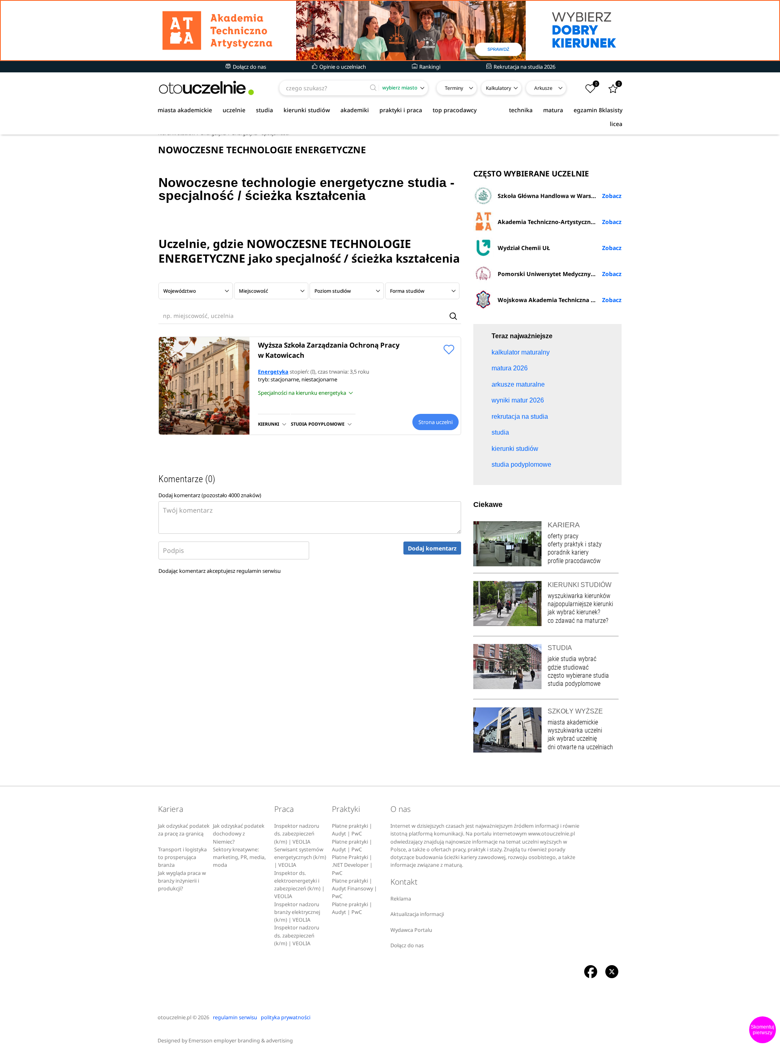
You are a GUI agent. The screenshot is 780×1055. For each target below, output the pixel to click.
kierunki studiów (307, 110)
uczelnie (234, 110)
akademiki (354, 110)
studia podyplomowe (574, 683)
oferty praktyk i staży (575, 544)
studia (264, 110)
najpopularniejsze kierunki (580, 604)
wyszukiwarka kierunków (579, 596)
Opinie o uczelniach (342, 66)
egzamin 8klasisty (598, 110)
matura (553, 110)
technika (521, 110)
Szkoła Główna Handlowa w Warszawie (552, 196)
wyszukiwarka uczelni (575, 730)
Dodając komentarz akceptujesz (219, 570)
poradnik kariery (568, 552)
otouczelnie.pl (174, 1017)
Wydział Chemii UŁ (524, 248)
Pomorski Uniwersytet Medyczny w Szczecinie (559, 274)
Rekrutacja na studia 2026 (523, 66)
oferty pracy (563, 536)
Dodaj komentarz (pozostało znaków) (209, 495)
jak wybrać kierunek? (574, 612)
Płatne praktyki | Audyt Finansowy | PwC (354, 888)
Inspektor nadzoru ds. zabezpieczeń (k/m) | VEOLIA (296, 833)
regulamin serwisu (258, 570)
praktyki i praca (400, 110)
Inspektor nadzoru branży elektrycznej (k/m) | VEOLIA (297, 912)
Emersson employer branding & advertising (240, 1040)
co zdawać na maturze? (578, 620)
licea (616, 124)
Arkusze (543, 88)
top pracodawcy (455, 110)
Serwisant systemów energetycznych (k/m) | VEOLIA (300, 857)
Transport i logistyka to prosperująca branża (182, 857)
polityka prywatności (285, 1017)
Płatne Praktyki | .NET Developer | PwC (352, 865)
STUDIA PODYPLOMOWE (317, 424)
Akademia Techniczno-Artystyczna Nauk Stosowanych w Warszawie (559, 222)
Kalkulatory (498, 88)
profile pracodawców (574, 561)
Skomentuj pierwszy (762, 1029)
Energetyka (273, 371)
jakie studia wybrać (573, 659)
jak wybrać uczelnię (572, 738)
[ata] (390, 30)
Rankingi (429, 66)
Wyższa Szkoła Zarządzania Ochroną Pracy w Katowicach (329, 350)
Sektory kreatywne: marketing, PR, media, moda (239, 857)
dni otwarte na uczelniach (580, 747)
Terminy (454, 88)
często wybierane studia (578, 675)
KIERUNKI (268, 424)
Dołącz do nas (249, 66)
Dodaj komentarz (432, 548)
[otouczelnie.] (206, 88)
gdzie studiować (568, 667)
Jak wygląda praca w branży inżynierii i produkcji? (182, 881)
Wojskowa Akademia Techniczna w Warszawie (559, 300)
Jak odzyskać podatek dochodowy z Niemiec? (238, 833)
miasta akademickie (185, 110)
